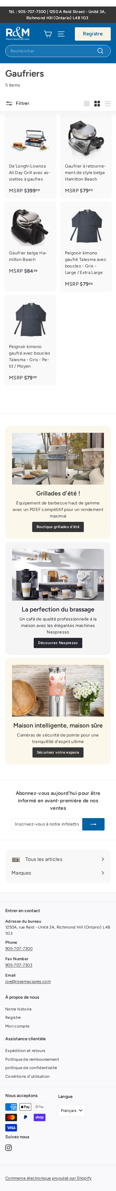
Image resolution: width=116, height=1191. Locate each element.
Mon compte (17, 1026)
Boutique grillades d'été (58, 527)
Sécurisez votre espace (58, 752)
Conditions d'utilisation (27, 1076)
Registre (93, 34)
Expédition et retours (25, 1050)
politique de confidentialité (31, 1067)
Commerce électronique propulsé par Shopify (48, 1178)
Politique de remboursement (32, 1059)
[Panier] (48, 34)
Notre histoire (18, 1009)
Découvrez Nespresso (58, 643)
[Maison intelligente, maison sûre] (58, 691)
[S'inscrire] (93, 824)
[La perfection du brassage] (58, 575)
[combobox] (58, 51)
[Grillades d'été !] (58, 459)
